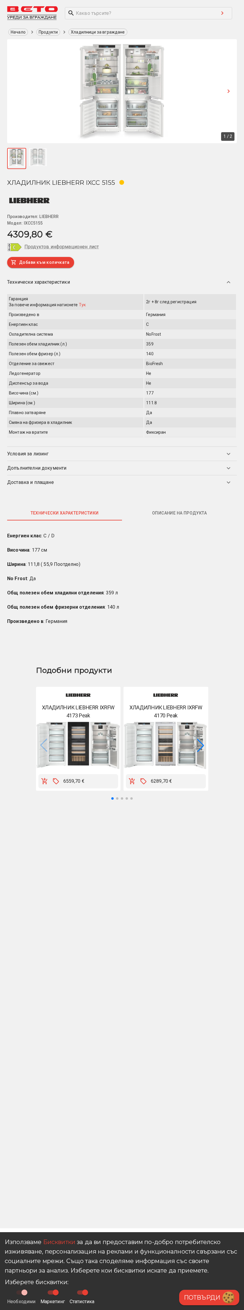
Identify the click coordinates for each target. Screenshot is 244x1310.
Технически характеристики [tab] (65, 513)
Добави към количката (44, 262)
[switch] (56, 1292)
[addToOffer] (56, 781)
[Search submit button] (222, 13)
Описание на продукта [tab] (179, 513)
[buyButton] (45, 781)
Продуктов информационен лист (61, 247)
